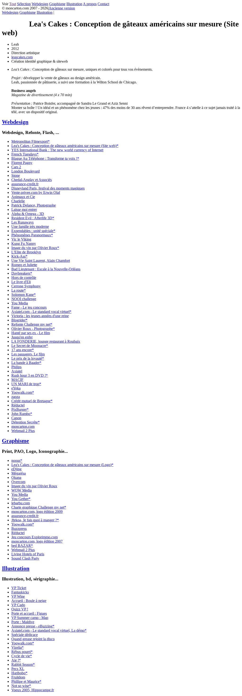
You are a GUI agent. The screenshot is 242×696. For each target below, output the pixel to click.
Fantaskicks (20, 592)
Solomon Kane (23, 295)
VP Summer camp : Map (29, 618)
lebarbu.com (20, 503)
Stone (15, 175)
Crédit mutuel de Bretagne (31, 401)
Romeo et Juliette (24, 265)
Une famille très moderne (30, 227)
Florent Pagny (21, 163)
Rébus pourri (22, 652)
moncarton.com (23, 426)
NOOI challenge (23, 299)
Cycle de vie (21, 656)
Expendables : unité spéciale (33, 231)
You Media (19, 303)
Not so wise (21, 686)
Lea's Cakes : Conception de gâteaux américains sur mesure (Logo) (62, 465)
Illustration (74, 4)
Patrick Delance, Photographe (33, 205)
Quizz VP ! (19, 609)
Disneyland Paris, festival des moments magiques (48, 188)
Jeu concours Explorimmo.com (34, 537)
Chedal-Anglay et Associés (31, 180)
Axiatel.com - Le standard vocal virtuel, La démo (48, 630)
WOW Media (21, 490)
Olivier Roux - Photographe (33, 329)
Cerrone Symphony (26, 286)
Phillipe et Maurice (26, 681)
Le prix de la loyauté (27, 358)
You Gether (20, 499)
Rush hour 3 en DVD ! (29, 375)
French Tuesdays (25, 154)
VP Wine (18, 596)
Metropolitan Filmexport (30, 141)
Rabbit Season (23, 664)
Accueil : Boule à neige (28, 601)
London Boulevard (25, 171)
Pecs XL (17, 669)
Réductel (18, 405)
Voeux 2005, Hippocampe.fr (32, 690)
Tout (12, 4)
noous (16, 460)
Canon (16, 418)
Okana (16, 478)
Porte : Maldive (22, 622)
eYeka (16, 388)
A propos (90, 4)
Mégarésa (18, 473)
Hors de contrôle (23, 278)
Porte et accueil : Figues (29, 613)
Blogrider (19, 320)
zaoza (15, 397)
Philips (16, 367)
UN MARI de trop (26, 384)
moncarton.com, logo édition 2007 (37, 541)
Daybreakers (21, 273)
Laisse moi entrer (24, 210)
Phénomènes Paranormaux (32, 235)
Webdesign (40, 4)
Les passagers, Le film (28, 354)
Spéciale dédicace (24, 635)
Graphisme (57, 4)
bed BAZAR (22, 546)
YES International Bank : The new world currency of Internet (57, 150)
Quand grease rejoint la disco (33, 639)
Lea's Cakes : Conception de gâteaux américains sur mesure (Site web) (64, 146)
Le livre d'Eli (21, 282)
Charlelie (18, 201)
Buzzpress (19, 529)
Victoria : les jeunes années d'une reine (40, 316)
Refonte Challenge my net (31, 324)
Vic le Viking (21, 239)
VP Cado (18, 605)
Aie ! (16, 660)
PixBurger (20, 409)
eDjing (16, 469)
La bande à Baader (26, 363)
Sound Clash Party (25, 558)
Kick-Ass (19, 256)
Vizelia (17, 647)
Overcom (18, 482)
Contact (103, 4)
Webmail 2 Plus (23, 431)
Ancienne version (62, 8)
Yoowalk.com (22, 392)
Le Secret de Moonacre (29, 346)
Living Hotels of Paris (27, 554)
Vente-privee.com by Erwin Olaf (35, 192)
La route (18, 290)
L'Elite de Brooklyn (26, 252)
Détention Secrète (25, 422)
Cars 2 (16, 167)
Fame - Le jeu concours (29, 307)
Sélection (24, 4)
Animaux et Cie (23, 197)
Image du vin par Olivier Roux (35, 248)
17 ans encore (22, 350)
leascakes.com (22, 57)
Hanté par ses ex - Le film (30, 333)
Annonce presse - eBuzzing (32, 626)
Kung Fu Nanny (23, 244)
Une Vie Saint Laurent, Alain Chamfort (40, 261)
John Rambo (21, 414)
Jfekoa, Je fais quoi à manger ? (35, 520)
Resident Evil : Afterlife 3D (32, 218)
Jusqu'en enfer (22, 337)
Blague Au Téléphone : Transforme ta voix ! (45, 158)
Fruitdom (18, 677)
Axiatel (16, 371)
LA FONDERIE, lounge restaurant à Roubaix (45, 341)
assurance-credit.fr (25, 184)
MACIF (17, 380)
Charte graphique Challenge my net (38, 507)
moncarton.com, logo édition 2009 (37, 512)
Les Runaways (22, 222)
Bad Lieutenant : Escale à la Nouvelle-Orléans (45, 269)
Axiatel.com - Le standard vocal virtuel (41, 312)
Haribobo (19, 673)
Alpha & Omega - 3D (27, 214)
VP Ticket (18, 588)
